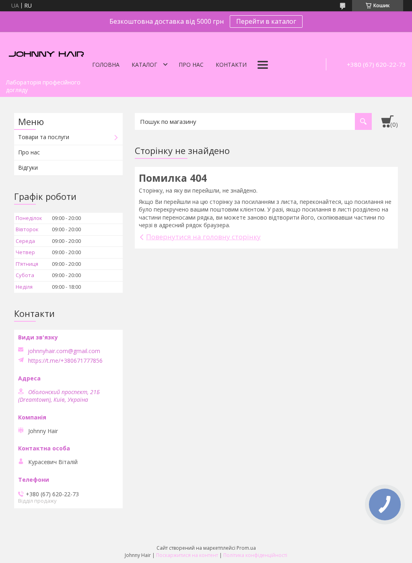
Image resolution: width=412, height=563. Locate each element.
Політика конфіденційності (255, 555)
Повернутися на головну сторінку (203, 236)
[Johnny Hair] (46, 53)
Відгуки (28, 167)
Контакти (231, 64)
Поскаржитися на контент (187, 555)
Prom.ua (246, 548)
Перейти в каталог (266, 21)
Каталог (144, 64)
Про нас (191, 64)
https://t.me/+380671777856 (65, 360)
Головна (105, 64)
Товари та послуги (43, 137)
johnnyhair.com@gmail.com (64, 351)
